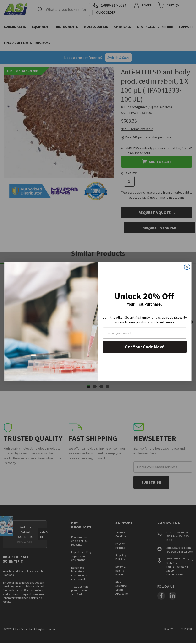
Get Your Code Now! (145, 346)
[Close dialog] (187, 267)
